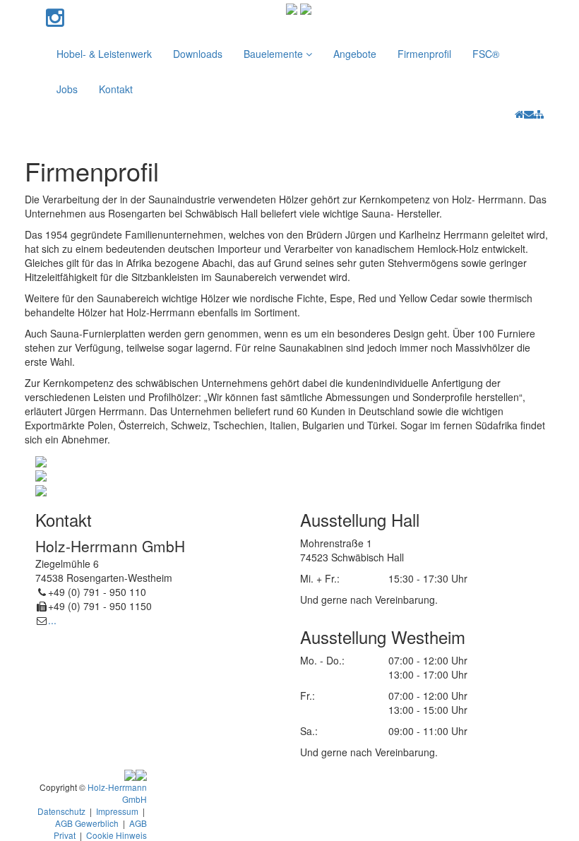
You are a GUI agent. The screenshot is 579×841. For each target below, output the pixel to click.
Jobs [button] (67, 89)
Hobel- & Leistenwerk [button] (104, 54)
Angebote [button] (354, 54)
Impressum (117, 811)
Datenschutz (61, 811)
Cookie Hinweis (116, 835)
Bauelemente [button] (275, 54)
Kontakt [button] (116, 89)
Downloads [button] (197, 54)
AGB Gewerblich (87, 823)
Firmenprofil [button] (424, 54)
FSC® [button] (485, 54)
